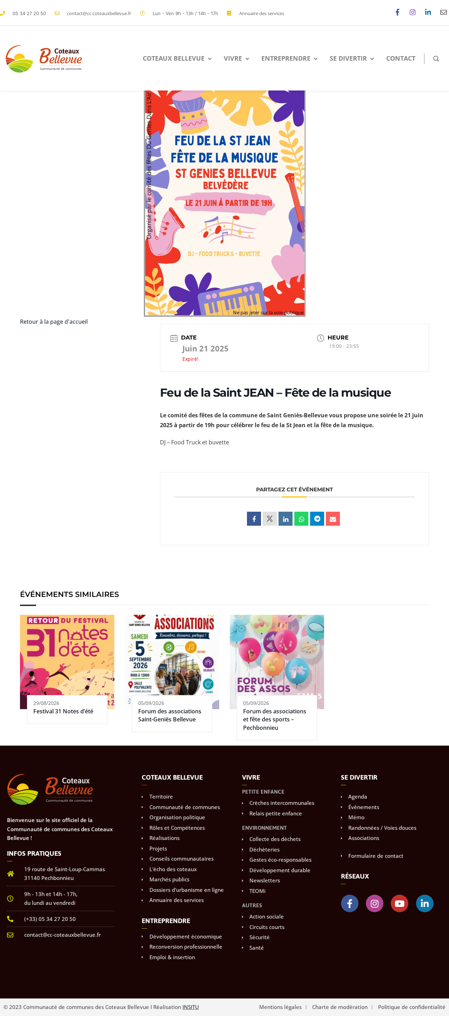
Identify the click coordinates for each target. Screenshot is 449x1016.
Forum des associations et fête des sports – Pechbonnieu (274, 719)
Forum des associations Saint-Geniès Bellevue (169, 715)
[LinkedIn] (286, 519)
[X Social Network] (270, 519)
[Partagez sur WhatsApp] (301, 519)
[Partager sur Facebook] (254, 519)
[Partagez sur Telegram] (317, 519)
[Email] (333, 519)
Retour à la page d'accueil (54, 321)
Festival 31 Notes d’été (63, 711)
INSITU (190, 1006)
